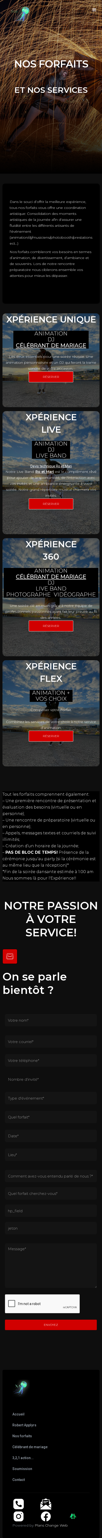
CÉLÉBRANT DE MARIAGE (51, 345)
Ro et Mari (44, 471)
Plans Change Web (51, 1525)
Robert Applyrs (24, 1425)
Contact (18, 1480)
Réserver (51, 377)
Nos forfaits (22, 1436)
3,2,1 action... (23, 1458)
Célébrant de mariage (30, 1447)
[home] (3, 6)
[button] (94, 10)
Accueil (18, 1414)
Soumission (22, 1469)
